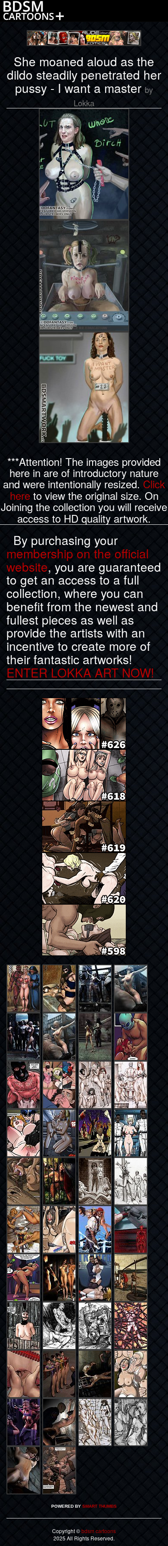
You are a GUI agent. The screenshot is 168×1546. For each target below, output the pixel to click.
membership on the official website (77, 560)
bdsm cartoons (98, 1530)
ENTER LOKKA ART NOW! (80, 672)
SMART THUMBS (99, 1506)
